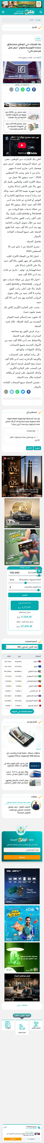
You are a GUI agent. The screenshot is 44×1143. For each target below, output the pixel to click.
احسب (24, 595)
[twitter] (28, 89)
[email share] (17, 89)
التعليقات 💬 (31, 1139)
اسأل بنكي (12, 1139)
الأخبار (38, 38)
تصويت (37, 448)
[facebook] (34, 89)
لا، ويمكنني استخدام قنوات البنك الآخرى (25, 438)
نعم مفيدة (31, 430)
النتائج (29, 448)
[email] (11, 89)
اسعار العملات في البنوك (22, 711)
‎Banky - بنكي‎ (22, 1005)
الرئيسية (38, 20)
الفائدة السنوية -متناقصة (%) (25, 579)
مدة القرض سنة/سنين (25, 587)
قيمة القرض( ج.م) (25, 572)
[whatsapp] (23, 89)
